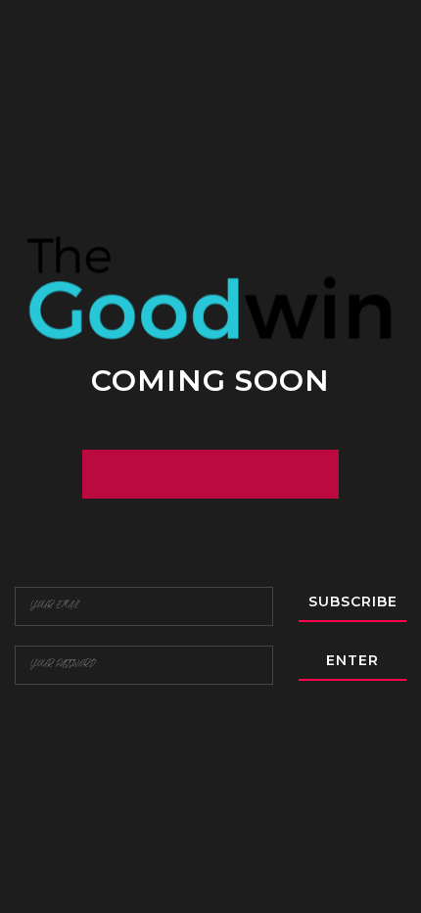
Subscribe (353, 601)
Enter (352, 660)
